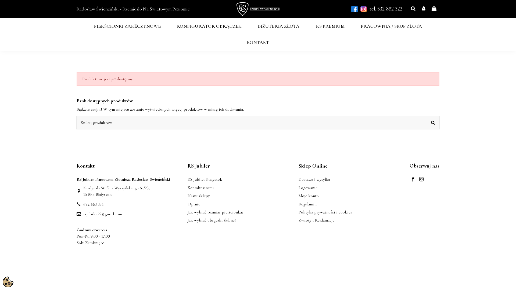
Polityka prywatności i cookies (325, 212)
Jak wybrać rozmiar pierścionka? (215, 212)
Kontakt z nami (201, 187)
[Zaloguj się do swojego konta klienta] (424, 9)
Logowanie (308, 187)
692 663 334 (93, 204)
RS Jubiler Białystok (205, 179)
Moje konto (309, 195)
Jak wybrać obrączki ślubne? (212, 220)
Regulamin (308, 204)
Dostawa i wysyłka (314, 179)
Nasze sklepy (199, 195)
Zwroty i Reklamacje (316, 220)
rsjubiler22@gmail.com (102, 214)
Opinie (194, 204)
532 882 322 (389, 8)
